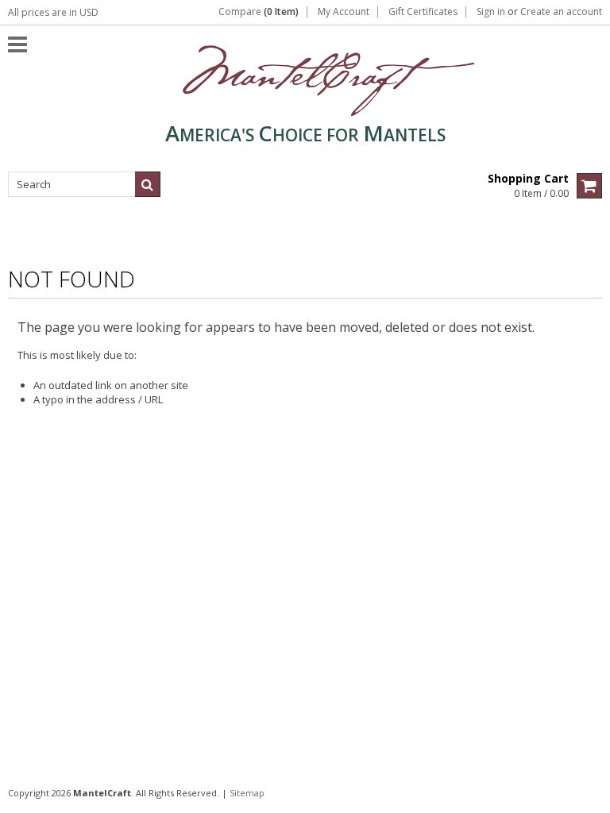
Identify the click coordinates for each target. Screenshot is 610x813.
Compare (258, 11)
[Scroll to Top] (586, 792)
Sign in (491, 11)
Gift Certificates (423, 11)
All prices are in (53, 12)
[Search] (147, 184)
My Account (343, 11)
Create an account (561, 11)
